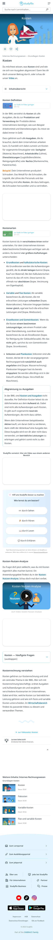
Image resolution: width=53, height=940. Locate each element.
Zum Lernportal (16, 846)
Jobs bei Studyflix (40, 874)
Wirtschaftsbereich (37, 703)
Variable (10, 293)
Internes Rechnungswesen (14, 56)
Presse (44, 886)
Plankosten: (27, 354)
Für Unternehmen (17, 880)
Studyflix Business (18, 886)
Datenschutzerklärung (40, 552)
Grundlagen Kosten (36, 56)
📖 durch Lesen (26, 530)
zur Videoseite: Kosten (28, 732)
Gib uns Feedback (38, 921)
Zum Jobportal (15, 862)
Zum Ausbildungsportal (19, 854)
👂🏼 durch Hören (26, 520)
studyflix (29, 3)
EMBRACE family (31, 932)
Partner (44, 880)
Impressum (17, 916)
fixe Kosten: (25, 293)
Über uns (13, 874)
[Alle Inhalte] (4, 3)
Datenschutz (35, 916)
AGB (26, 916)
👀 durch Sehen (26, 510)
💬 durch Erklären (26, 540)
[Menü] (49, 3)
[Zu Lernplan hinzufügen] (5, 49)
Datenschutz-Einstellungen (18, 921)
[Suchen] (47, 9)
